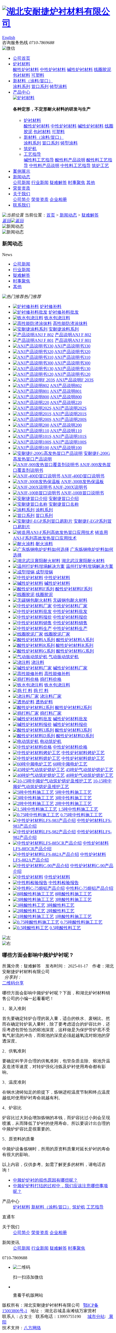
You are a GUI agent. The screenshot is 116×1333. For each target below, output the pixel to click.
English (8, 37)
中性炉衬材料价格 (70, 747)
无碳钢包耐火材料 (70, 600)
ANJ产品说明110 (66, 430)
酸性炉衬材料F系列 (73, 589)
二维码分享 (13, 983)
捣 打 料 (41, 690)
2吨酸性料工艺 (60, 911)
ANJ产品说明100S (69, 442)
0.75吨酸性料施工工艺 (81, 922)
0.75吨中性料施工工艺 (81, 815)
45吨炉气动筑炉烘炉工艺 (89, 769)
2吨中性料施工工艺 (73, 803)
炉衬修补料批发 (64, 312)
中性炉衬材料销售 (70, 623)
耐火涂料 (44, 543)
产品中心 (21, 92)
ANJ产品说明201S (69, 414)
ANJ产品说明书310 (72, 357)
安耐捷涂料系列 (64, 329)
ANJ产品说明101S (69, 436)
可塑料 (37, 75)
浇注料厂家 (51, 696)
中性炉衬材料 (53, 69)
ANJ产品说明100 (66, 447)
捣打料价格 (51, 679)
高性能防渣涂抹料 (70, 323)
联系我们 (21, 205)
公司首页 (21, 58)
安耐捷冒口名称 (64, 504)
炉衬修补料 (51, 306)
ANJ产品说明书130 (72, 368)
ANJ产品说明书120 (72, 374)
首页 (50, 215)
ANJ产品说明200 (66, 425)
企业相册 (58, 199)
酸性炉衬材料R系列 (74, 645)
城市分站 (96, 1316)
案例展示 (21, 171)
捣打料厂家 (51, 713)
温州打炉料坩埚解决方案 (89, 566)
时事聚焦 (76, 182)
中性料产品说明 (44, 165)
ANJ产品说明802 (66, 385)
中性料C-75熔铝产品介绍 (89, 888)
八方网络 (32, 1327)
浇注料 (37, 662)
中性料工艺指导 (75, 165)
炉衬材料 (21, 64)
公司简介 (21, 199)
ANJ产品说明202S (69, 408)
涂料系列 (21, 86)
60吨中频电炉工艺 (70, 764)
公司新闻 (21, 182)
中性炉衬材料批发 (70, 611)
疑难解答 (58, 182)
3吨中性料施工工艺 (73, 798)
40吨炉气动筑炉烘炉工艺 (89, 775)
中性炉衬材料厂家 (70, 606)
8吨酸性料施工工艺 (73, 894)
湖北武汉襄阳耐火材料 (83, 560)
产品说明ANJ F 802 (73, 334)
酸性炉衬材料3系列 (73, 730)
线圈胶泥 (102, 69)
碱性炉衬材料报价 (70, 724)
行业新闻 (40, 182)
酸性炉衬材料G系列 (75, 651)
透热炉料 (44, 702)
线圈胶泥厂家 (57, 634)
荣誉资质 (21, 188)
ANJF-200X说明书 (70, 487)
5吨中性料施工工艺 (73, 792)
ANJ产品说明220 (66, 402)
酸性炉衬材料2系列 (73, 707)
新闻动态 (21, 177)
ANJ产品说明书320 (72, 351)
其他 (90, 182)
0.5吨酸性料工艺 (65, 928)
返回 (6, 220)
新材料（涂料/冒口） (33, 81)
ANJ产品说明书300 (72, 363)
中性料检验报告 (64, 882)
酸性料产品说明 (70, 160)
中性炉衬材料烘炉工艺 (83, 758)
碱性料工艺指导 (39, 160)
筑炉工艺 (100, 165)
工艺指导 (32, 154)
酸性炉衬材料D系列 (75, 735)
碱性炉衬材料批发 (70, 719)
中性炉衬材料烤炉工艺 (83, 752)
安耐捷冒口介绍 (64, 498)
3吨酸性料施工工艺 (73, 899)
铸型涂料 (58, 86)
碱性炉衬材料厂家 (70, 668)
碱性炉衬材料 (80, 69)
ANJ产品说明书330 (72, 346)
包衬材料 (21, 75)
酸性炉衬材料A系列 (75, 639)
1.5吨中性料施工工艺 (78, 809)
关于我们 (21, 194)
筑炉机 (30, 148)
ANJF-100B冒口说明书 (82, 493)
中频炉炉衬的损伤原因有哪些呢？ (45, 1180)
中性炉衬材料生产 (70, 628)
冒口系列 (40, 86)
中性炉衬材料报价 (70, 617)
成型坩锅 (44, 572)
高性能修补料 (57, 673)
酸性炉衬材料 (26, 69)
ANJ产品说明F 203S (75, 380)
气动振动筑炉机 (64, 656)
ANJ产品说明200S (69, 419)
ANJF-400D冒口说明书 (82, 476)
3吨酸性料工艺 (60, 905)
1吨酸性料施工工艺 (73, 916)
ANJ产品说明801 (66, 391)
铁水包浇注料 (57, 317)
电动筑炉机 (51, 741)
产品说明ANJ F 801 (73, 340)
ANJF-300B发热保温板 (82, 481)
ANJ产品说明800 (66, 397)
